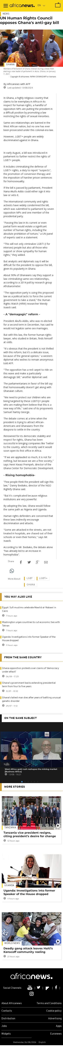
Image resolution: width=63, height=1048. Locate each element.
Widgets (6, 1034)
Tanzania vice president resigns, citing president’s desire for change (30, 834)
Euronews (56, 1034)
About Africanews (11, 1003)
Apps (59, 1026)
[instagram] (31, 993)
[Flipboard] (47, 988)
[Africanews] (22, 5)
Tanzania (10, 827)
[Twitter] (39, 988)
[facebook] (56, 988)
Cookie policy (54, 1011)
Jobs (4, 1026)
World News (12, 943)
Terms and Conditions (49, 1003)
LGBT (30, 578)
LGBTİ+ (43, 578)
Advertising (55, 1018)
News (6, 14)
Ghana (10, 64)
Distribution (8, 1018)
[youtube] (30, 988)
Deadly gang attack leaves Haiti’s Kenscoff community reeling (28, 950)
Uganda (9, 885)
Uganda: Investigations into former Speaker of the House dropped (29, 892)
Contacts (6, 1011)
